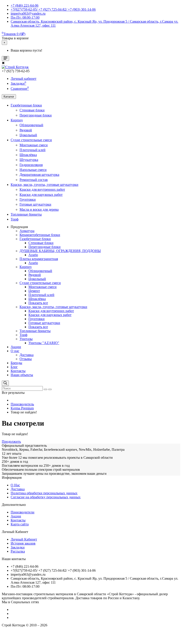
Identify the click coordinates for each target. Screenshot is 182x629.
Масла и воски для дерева (39, 209)
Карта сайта (20, 524)
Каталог (9, 96)
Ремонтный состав (34, 180)
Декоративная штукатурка (39, 174)
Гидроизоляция (31, 165)
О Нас (15, 485)
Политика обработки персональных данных (44, 493)
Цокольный (28, 135)
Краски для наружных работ (41, 194)
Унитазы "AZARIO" (43, 343)
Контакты (18, 371)
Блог (14, 367)
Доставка (27, 355)
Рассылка (18, 551)
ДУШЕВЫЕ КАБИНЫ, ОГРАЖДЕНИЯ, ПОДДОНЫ (60, 251)
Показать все (38, 303)
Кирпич (17, 120)
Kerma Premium (22, 408)
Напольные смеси (33, 170)
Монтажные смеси (34, 145)
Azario (33, 255)
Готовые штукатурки (35, 204)
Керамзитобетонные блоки (40, 235)
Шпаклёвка (28, 155)
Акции (16, 347)
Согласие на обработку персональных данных (46, 497)
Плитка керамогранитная (39, 259)
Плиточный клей (33, 150)
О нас (15, 351)
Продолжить (11, 441)
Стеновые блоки (32, 110)
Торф (14, 219)
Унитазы (26, 339)
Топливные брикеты (26, 214)
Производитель (22, 404)
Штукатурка (29, 160)
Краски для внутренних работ (42, 189)
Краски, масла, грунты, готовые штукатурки (44, 184)
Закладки (18, 547)
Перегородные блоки (36, 115)
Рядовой (26, 130)
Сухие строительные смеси (31, 140)
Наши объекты (22, 375)
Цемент (34, 291)
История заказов (23, 543)
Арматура (27, 231)
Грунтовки (28, 199)
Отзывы (26, 359)
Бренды (16, 363)
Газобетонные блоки (26, 105)
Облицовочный (31, 125)
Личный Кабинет (24, 539)
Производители (22, 512)
